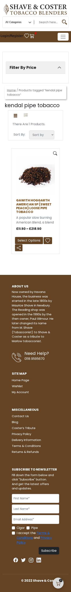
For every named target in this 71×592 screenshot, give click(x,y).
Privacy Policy (21, 434)
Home (11, 90)
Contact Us (20, 416)
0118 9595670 (34, 358)
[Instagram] (31, 559)
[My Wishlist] (27, 36)
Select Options (29, 240)
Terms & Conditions (26, 446)
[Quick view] (55, 152)
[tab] (15, 114)
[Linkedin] (39, 559)
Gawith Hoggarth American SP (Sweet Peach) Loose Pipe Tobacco (33, 206)
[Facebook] (16, 559)
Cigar (21, 528)
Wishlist (17, 386)
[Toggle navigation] (63, 37)
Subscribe (49, 550)
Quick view (55, 153)
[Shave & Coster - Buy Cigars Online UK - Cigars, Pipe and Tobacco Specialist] (35, 9)
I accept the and (34, 538)
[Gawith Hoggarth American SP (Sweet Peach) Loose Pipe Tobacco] (35, 176)
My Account (20, 392)
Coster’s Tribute (24, 428)
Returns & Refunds (25, 452)
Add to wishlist (49, 240)
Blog (15, 422)
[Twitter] (23, 559)
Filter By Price (23, 67)
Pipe (34, 528)
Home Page (20, 380)
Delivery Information (26, 440)
